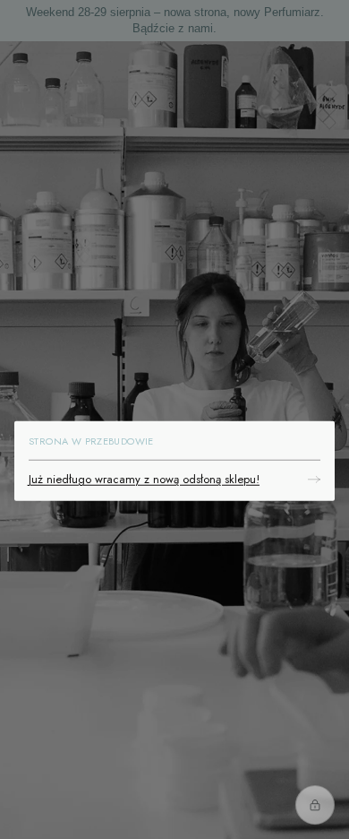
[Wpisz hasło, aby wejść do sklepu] (315, 805)
